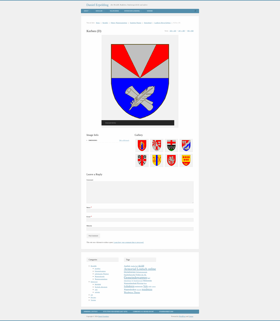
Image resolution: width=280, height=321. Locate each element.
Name (89, 207)
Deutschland (148, 23)
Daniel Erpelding (97, 5)
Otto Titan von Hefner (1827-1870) (115, 311)
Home (98, 23)
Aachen (127, 265)
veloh (149, 286)
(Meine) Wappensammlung (119, 23)
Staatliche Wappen (135, 23)
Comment (90, 180)
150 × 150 (173, 31)
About (86, 11)
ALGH (141, 265)
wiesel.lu (138, 290)
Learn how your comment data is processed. (129, 242)
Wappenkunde (100, 276)
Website (89, 226)
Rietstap (140, 283)
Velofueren (114, 11)
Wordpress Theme (132, 292)
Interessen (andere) (132, 11)
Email (89, 217)
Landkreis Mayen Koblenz (162, 23)
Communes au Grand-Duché (143, 311)
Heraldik (99, 11)
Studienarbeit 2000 (166, 311)
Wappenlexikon (130, 289)
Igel (148, 278)
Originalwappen (100, 271)
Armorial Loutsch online (140, 268)
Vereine (150, 11)
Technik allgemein (101, 287)
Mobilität (98, 284)
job (92, 295)
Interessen (94, 282)
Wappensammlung (101, 279)
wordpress (147, 289)
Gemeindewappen (135, 277)
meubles (97, 268)
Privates (93, 297)
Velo (145, 286)
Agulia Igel (134, 266)
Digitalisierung (130, 272)
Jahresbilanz (127, 281)
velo (96, 289)
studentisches (139, 286)
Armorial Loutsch (90, 311)
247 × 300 (181, 31)
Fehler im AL (141, 274)
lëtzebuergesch (138, 281)
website (97, 292)
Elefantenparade (141, 272)
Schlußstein (129, 286)
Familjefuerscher (129, 275)
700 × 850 (190, 31)
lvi (132, 281)
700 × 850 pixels (124, 140)
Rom (145, 283)
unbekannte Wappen (102, 274)
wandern (154, 286)
